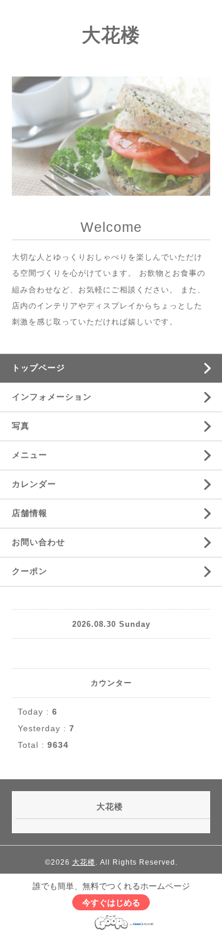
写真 (21, 426)
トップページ (38, 367)
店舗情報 (29, 513)
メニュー (29, 455)
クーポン (29, 571)
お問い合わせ (38, 542)
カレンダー (34, 484)
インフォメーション (52, 396)
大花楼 (111, 35)
